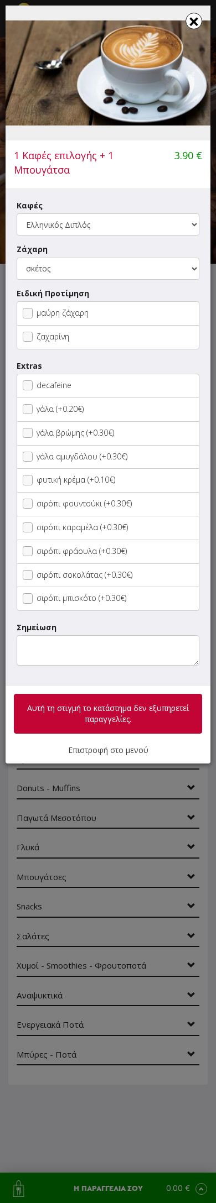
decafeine (54, 385)
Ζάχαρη (32, 249)
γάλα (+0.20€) (60, 409)
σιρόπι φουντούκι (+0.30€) (84, 503)
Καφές (30, 205)
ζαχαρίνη (53, 336)
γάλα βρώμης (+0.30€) (75, 432)
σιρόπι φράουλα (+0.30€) (82, 551)
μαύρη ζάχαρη (63, 312)
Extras (29, 365)
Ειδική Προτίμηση (53, 293)
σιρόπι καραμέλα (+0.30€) (82, 527)
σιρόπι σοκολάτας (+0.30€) (84, 574)
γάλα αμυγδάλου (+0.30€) (82, 456)
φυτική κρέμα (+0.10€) (76, 479)
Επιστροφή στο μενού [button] (108, 750)
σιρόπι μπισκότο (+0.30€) (81, 598)
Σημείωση (36, 627)
